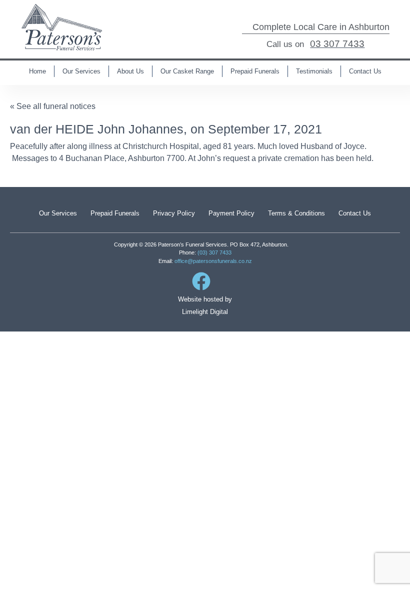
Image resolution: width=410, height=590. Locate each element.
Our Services (81, 71)
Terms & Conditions (296, 213)
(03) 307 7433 (215, 253)
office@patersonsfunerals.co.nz (213, 261)
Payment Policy (231, 213)
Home (37, 71)
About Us (130, 71)
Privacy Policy (174, 213)
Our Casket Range (187, 71)
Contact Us (365, 71)
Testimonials (314, 71)
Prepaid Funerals (255, 71)
